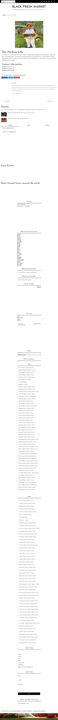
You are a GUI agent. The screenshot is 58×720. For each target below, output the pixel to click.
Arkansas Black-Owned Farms (26, 377)
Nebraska (19, 258)
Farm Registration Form (23, 703)
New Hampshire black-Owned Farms (28, 439)
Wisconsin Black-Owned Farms (26, 487)
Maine (18, 256)
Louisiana (19, 254)
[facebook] (54, 1)
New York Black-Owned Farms (26, 444)
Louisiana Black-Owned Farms (26, 427)
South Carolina (20, 260)
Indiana (18, 250)
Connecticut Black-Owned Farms (27, 396)
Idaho (18, 247)
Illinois (18, 248)
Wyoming (19, 265)
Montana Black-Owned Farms (26, 434)
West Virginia (20, 263)
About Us (19, 320)
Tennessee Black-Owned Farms (27, 468)
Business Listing (8, 75)
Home (18, 316)
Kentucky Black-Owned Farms (26, 425)
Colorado (19, 240)
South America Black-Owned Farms (28, 460)
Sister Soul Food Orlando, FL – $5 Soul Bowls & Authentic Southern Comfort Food (23, 109)
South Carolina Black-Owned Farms (28, 463)
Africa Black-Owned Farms (25, 367)
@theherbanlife (11, 70)
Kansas (18, 252)
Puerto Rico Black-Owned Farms (27, 456)
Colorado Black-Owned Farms (26, 394)
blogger (10, 125)
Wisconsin (19, 264)
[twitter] (52, 1)
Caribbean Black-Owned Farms (26, 389)
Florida (18, 244)
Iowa (18, 251)
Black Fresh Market (29, 6)
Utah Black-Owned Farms (25, 475)
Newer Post (7, 101)
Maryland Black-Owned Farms (26, 432)
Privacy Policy (20, 317)
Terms (18, 319)
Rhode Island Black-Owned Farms (27, 458)
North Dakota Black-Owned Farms (27, 449)
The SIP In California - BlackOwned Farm (18, 118)
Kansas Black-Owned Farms (26, 422)
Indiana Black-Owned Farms (26, 417)
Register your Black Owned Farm (25, 667)
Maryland (19, 257)
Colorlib (42, 711)
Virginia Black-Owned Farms (26, 480)
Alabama (19, 234)
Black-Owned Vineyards (24, 279)
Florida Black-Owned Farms (19, 75)
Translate (27, 206)
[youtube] (47, 1)
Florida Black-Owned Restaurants (27, 272)
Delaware (19, 242)
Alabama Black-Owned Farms (26, 370)
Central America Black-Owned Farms (28, 391)
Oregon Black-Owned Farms (26, 451)
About (19, 658)
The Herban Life (10, 68)
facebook (5, 77)
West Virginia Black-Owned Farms (27, 484)
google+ (17, 77)
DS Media (14, 83)
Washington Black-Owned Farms (27, 482)
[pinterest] (44, 1)
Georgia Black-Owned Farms (26, 408)
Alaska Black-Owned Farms (25, 372)
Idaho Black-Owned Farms (25, 413)
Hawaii (18, 246)
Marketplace (21, 664)
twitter (11, 77)
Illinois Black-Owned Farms (26, 415)
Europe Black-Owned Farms (26, 401)
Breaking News (22, 382)
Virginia (18, 261)
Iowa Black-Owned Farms (25, 420)
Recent (21, 323)
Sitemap (20, 654)
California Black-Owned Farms (26, 386)
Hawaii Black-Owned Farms (26, 410)
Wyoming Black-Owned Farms (26, 489)
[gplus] (49, 1)
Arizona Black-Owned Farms (26, 374)
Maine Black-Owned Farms (25, 429)
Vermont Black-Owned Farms (26, 477)
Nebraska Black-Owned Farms (26, 437)
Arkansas (19, 238)
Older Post (49, 101)
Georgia (19, 245)
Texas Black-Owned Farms (25, 470)
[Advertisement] (29, 219)
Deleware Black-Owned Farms (26, 398)
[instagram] (42, 1)
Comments (37, 323)
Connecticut (19, 241)
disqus (28, 125)
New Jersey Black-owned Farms (27, 441)
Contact (20, 656)
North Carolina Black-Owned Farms (28, 446)
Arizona (18, 237)
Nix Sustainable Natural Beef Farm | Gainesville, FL (21, 112)
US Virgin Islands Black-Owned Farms (28, 472)
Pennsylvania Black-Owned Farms (27, 453)
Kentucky (19, 253)
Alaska (18, 235)
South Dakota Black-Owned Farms (27, 465)
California (19, 239)
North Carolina (20, 259)
